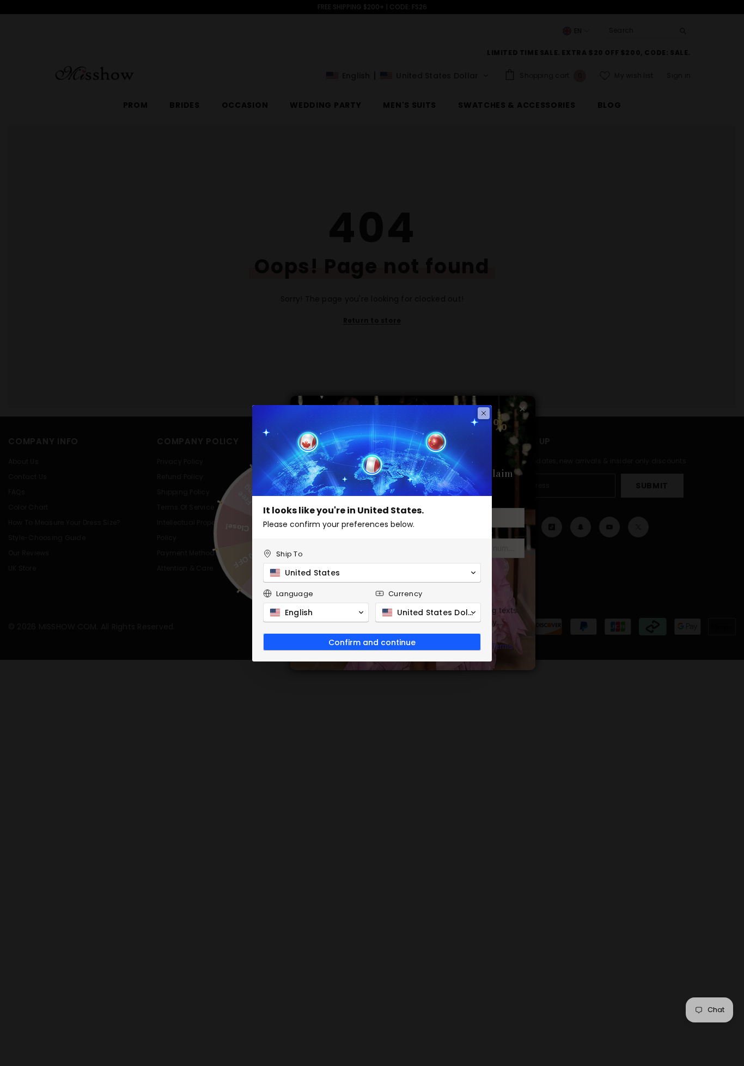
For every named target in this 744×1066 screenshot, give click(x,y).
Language (294, 593)
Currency (405, 593)
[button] (372, 573)
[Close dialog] (484, 413)
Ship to (289, 554)
